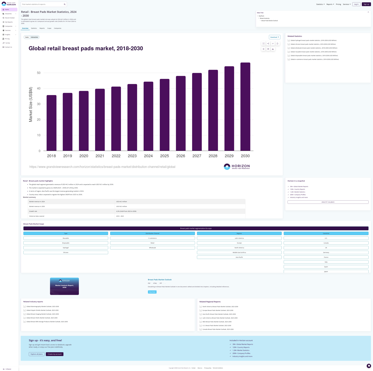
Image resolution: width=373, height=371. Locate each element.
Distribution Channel (152, 233)
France (326, 257)
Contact (193, 368)
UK (326, 248)
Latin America (239, 238)
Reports (329, 4)
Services (346, 4)
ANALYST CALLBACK (328, 202)
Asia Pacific (239, 257)
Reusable (66, 238)
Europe (239, 243)
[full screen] (263, 43)
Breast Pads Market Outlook (269, 20)
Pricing (338, 4)
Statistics (319, 4)
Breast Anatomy (264, 18)
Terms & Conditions (218, 368)
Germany (326, 252)
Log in (356, 4)
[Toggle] (257, 16)
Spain (326, 267)
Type (65, 233)
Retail (152, 243)
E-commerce (153, 238)
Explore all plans (37, 354)
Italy (326, 262)
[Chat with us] (369, 366)
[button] (261, 16)
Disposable (65, 243)
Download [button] (274, 37)
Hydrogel (66, 248)
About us (200, 368)
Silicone (65, 252)
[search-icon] (65, 4)
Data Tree (260, 13)
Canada (326, 243)
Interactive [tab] (34, 37)
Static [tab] (27, 37)
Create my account (55, 354)
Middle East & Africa (239, 252)
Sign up (366, 4)
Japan (326, 271)
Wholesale (152, 248)
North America (239, 248)
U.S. (326, 238)
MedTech (261, 16)
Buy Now (152, 292)
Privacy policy (207, 368)
